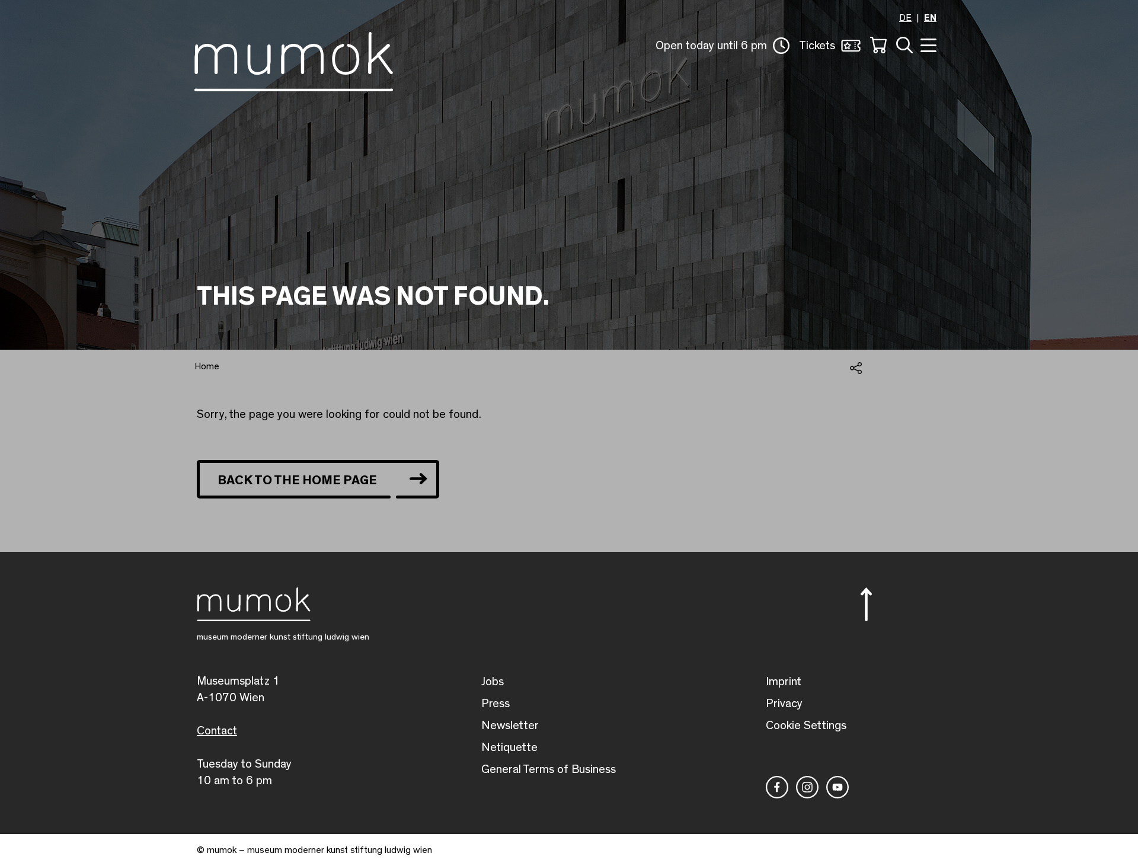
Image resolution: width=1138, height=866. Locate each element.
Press (495, 704)
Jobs (492, 682)
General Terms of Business (548, 769)
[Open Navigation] (927, 44)
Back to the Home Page (297, 480)
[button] (722, 45)
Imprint (783, 682)
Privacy (784, 704)
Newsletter (510, 725)
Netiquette (509, 747)
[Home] (293, 59)
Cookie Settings (806, 725)
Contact (217, 731)
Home (206, 366)
